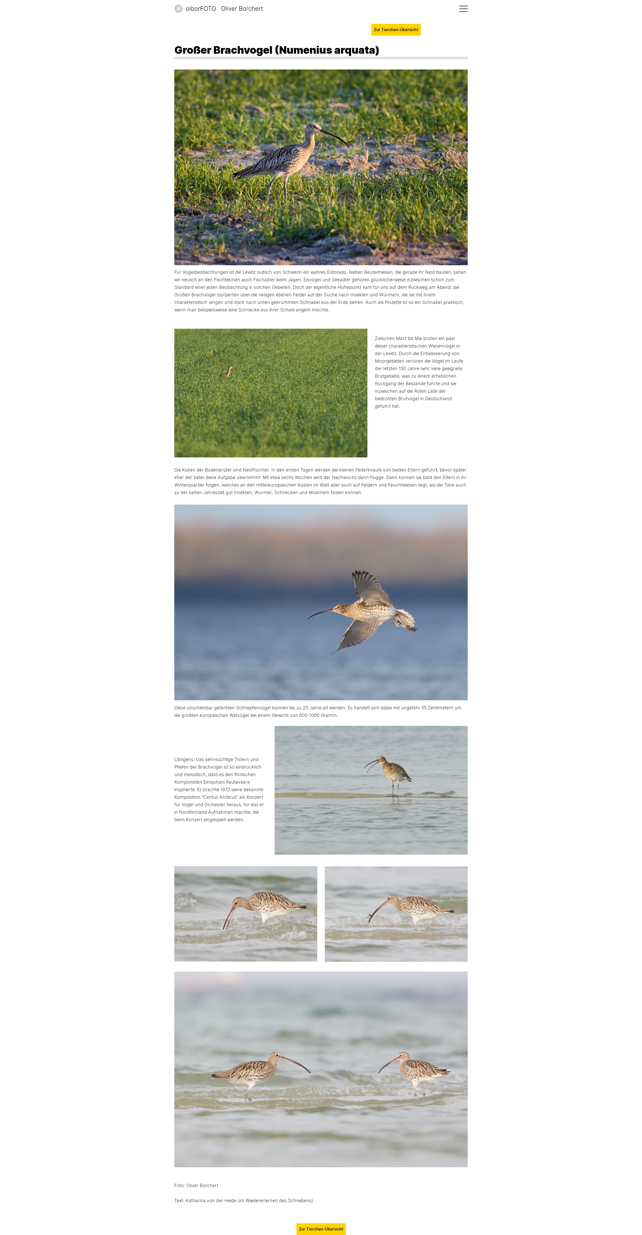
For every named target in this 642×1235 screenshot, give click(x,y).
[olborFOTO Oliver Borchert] (224, 8)
